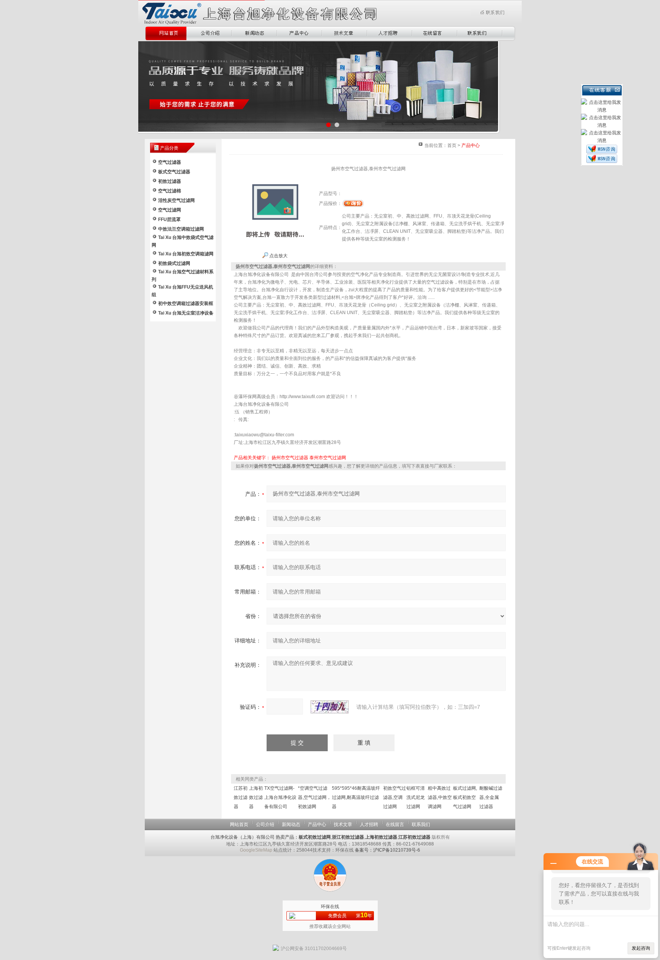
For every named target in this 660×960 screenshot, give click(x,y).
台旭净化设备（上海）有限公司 (242, 837)
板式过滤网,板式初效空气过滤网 (465, 797)
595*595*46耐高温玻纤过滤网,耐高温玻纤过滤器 (356, 797)
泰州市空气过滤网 (327, 457)
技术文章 (343, 824)
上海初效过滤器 (256, 797)
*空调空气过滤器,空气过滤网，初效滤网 (314, 797)
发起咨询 (641, 948)
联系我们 (421, 824)
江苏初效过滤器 (240, 797)
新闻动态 (291, 824)
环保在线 (330, 906)
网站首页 (239, 824)
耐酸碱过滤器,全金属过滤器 (490, 797)
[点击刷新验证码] (330, 706)
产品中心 (317, 824)
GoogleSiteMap (256, 850)
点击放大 (278, 255)
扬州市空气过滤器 (290, 457)
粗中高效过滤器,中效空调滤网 (440, 797)
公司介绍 (265, 824)
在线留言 (395, 824)
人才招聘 (369, 824)
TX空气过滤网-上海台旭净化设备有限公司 (280, 797)
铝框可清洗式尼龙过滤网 (415, 797)
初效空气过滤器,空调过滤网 (394, 797)
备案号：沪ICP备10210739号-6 (387, 850)
